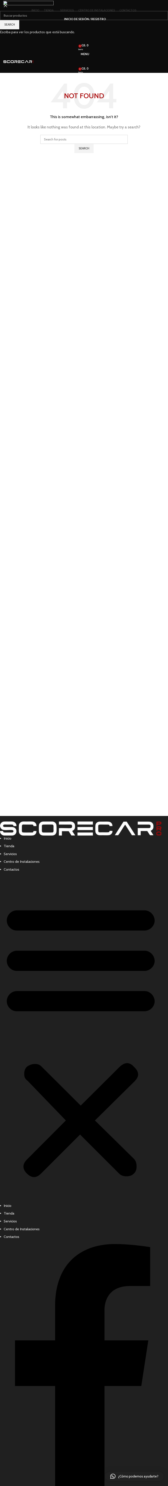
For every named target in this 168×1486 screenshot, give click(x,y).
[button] (134, 1476)
